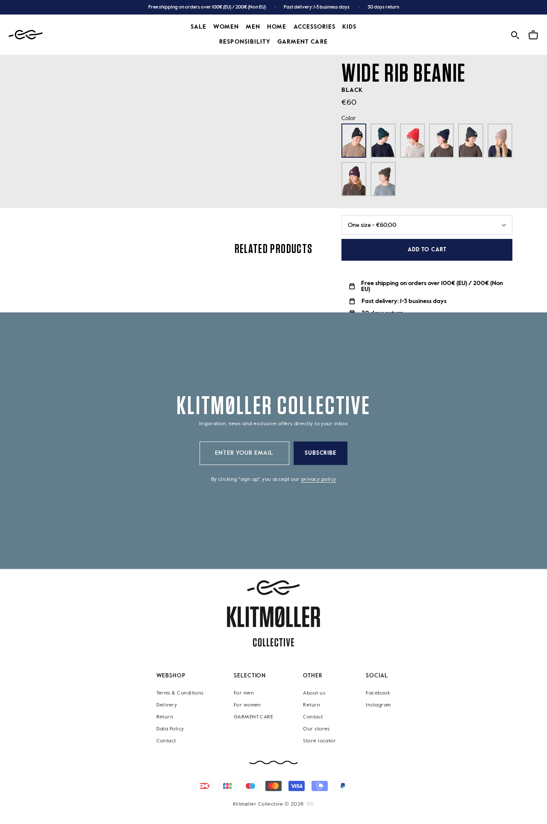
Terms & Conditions (180, 693)
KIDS (349, 27)
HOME (276, 27)
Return (165, 717)
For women (247, 705)
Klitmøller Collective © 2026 (268, 804)
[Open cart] (533, 34)
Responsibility (245, 42)
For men (244, 693)
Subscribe (321, 453)
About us (314, 693)
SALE (198, 27)
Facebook (378, 693)
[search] (515, 34)
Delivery (166, 705)
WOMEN (226, 27)
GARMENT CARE (254, 717)
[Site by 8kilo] (310, 804)
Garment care (302, 42)
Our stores (316, 729)
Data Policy (170, 729)
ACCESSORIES (315, 27)
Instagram (378, 705)
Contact (166, 741)
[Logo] (26, 35)
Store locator (319, 741)
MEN (253, 27)
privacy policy (318, 479)
